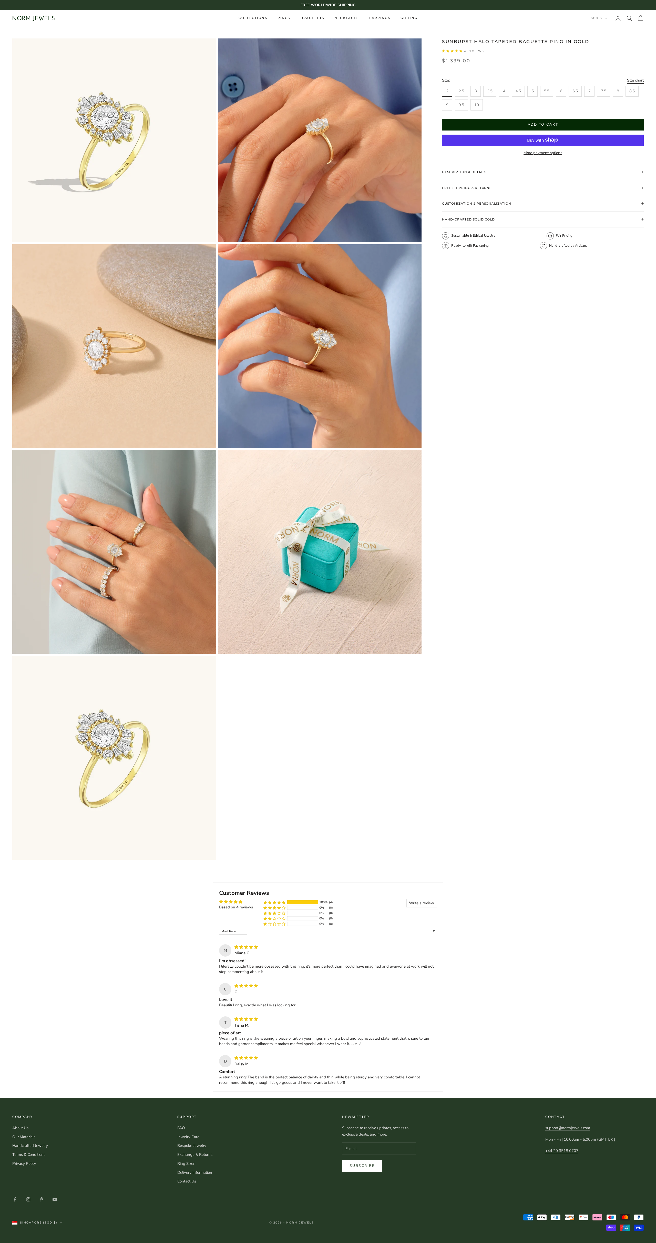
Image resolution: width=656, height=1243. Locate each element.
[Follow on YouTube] (54, 1199)
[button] (453, 51)
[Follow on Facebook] (14, 1199)
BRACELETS (312, 18)
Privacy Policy (24, 1163)
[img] (246, 947)
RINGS (284, 18)
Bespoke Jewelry (191, 1145)
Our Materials (23, 1136)
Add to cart (543, 124)
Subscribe (362, 1165)
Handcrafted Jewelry (30, 1145)
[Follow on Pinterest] (41, 1199)
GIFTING (409, 18)
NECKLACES (346, 18)
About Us (20, 1127)
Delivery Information (194, 1172)
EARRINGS (379, 18)
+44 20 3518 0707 (561, 1150)
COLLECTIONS (253, 18)
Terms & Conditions (28, 1154)
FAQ (181, 1127)
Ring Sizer (185, 1163)
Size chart (635, 80)
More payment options (543, 152)
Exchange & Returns (194, 1154)
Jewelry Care (188, 1136)
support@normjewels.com (567, 1127)
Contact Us (186, 1181)
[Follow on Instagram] (28, 1199)
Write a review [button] (421, 903)
